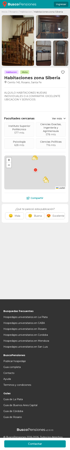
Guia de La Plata (13, 399)
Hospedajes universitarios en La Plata (25, 317)
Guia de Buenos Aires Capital (20, 405)
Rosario (14, 11)
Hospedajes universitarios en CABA (24, 323)
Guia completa (12, 367)
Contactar (35, 443)
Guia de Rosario (12, 417)
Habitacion (26, 11)
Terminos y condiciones (17, 384)
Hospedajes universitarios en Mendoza (26, 340)
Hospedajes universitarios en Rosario (25, 328)
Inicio (4, 11)
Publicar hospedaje (14, 361)
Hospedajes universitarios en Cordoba (25, 334)
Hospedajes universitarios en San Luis (25, 346)
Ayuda (7, 378)
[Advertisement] (35, 259)
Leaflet (61, 187)
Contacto (8, 373)
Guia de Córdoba (13, 411)
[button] (35, 169)
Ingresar (61, 4)
